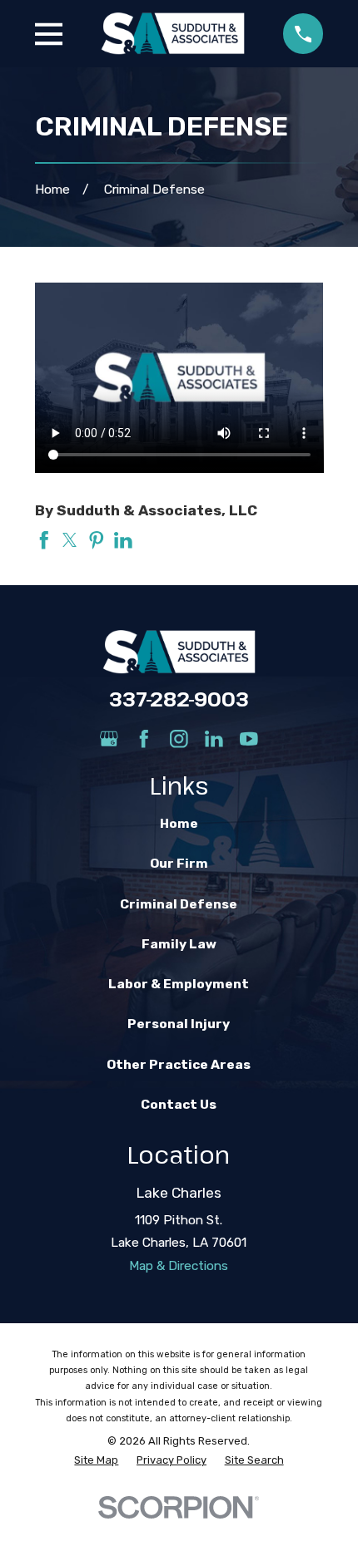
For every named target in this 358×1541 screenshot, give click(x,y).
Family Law (179, 944)
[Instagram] (179, 739)
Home (179, 823)
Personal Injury (178, 1024)
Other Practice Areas (179, 1064)
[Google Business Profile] (109, 739)
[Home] (173, 33)
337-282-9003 (179, 699)
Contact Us (178, 1104)
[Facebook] (144, 739)
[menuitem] (96, 1460)
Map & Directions (178, 1265)
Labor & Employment (178, 984)
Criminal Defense (178, 904)
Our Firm (179, 863)
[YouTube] (249, 739)
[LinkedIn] (214, 739)
